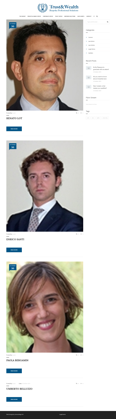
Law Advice (91, 41)
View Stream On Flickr (91, 104)
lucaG (14, 113)
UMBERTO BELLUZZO (19, 388)
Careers (90, 37)
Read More (14, 129)
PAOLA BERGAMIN (17, 360)
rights (98, 118)
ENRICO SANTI (15, 239)
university (105, 118)
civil (88, 118)
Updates (90, 53)
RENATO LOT (14, 118)
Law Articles (91, 45)
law (93, 118)
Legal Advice (91, 49)
